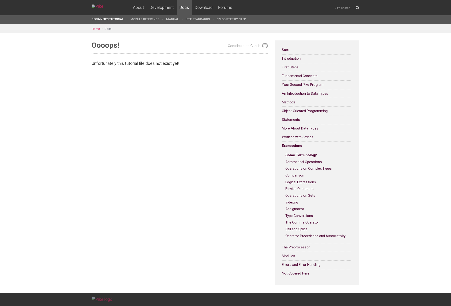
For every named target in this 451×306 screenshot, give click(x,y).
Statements (291, 120)
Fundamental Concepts (300, 76)
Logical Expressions (300, 182)
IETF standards (198, 19)
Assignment (294, 209)
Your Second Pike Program (302, 84)
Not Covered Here (295, 273)
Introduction (291, 58)
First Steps (290, 67)
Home (96, 29)
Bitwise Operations (299, 189)
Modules (288, 256)
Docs (184, 7)
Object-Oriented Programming (305, 111)
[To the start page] (102, 299)
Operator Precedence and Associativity (315, 236)
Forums (225, 7)
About (138, 7)
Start (285, 50)
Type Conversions (299, 216)
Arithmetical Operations (303, 162)
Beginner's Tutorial (108, 19)
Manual (172, 19)
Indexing (291, 202)
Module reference (144, 19)
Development (162, 7)
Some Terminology (301, 155)
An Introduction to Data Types (305, 93)
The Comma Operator (302, 222)
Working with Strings (297, 137)
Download (204, 7)
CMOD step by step (231, 19)
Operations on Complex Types (308, 168)
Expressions (292, 146)
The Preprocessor (296, 247)
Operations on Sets (300, 195)
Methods (288, 102)
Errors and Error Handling (301, 265)
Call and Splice (296, 229)
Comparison (294, 175)
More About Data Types (300, 128)
